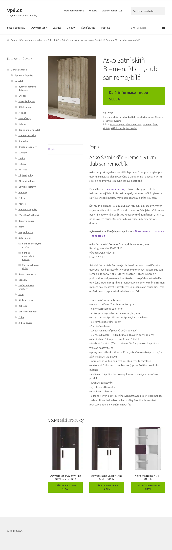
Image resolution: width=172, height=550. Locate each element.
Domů (14, 40)
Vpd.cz (14, 10)
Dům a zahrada (26, 40)
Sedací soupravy (16, 27)
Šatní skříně (88, 27)
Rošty (21, 226)
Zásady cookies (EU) (111, 10)
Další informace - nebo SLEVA (128, 96)
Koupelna (23, 141)
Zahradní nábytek (27, 311)
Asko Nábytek (117, 124)
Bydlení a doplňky (24, 75)
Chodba (22, 95)
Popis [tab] (51, 149)
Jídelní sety (24, 118)
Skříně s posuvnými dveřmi (28, 256)
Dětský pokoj (25, 107)
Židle (21, 317)
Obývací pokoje (26, 181)
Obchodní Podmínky (74, 10)
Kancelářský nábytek (29, 129)
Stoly (21, 294)
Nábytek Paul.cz (142, 231)
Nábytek (41, 40)
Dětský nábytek (26, 101)
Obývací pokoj (25, 175)
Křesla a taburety (27, 146)
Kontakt (93, 10)
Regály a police (26, 220)
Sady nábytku (25, 232)
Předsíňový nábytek (28, 215)
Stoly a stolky (25, 300)
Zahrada (22, 305)
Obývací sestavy (27, 186)
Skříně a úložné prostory (26, 287)
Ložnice (57, 27)
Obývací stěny (39, 27)
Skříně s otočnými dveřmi (74, 40)
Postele (105, 27)
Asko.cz (159, 231)
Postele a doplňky (27, 209)
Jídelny (71, 27)
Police (21, 198)
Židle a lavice (25, 322)
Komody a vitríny (27, 135)
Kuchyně (22, 152)
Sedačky (22, 279)
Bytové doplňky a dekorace (27, 88)
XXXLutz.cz (98, 235)
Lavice (21, 158)
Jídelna (22, 112)
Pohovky (22, 192)
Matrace (22, 169)
